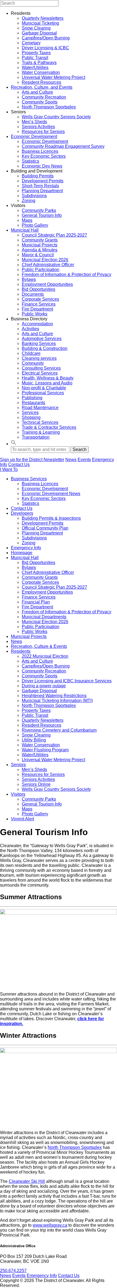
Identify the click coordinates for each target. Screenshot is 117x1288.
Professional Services (43, 392)
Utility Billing (34, 740)
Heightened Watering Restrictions (54, 695)
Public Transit (35, 57)
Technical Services (40, 422)
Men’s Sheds (34, 121)
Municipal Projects (39, 245)
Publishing (32, 397)
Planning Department (42, 190)
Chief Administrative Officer (48, 264)
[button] (13, 443)
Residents (20, 651)
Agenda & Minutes (39, 250)
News (70, 459)
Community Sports (39, 102)
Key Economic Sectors (44, 156)
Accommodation (37, 323)
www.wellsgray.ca (50, 1225)
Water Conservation (41, 72)
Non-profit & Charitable (44, 388)
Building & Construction (44, 348)
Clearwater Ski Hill (27, 1181)
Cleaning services (39, 358)
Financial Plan (36, 602)
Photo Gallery (35, 225)
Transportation (36, 437)
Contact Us (19, 464)
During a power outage (44, 685)
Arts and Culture (37, 92)
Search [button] (80, 449)
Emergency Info (26, 547)
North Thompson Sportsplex (49, 107)
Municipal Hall (25, 230)
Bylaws (29, 279)
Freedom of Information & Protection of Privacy (66, 274)
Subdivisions (34, 195)
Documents (33, 294)
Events (84, 459)
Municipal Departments (44, 616)
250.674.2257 (13, 1270)
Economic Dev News (42, 166)
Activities (30, 328)
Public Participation (40, 269)
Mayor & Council (38, 254)
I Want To (9, 469)
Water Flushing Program (45, 750)
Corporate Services (40, 299)
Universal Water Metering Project (53, 77)
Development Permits (42, 181)
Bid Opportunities (38, 289)
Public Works (34, 314)
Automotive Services (41, 338)
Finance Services (39, 304)
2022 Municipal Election (45, 656)
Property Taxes (36, 52)
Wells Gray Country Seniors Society (56, 116)
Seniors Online (36, 784)
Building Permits (38, 176)
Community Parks (39, 210)
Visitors (18, 794)
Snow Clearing (36, 28)
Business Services (29, 478)
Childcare (31, 353)
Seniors (18, 764)
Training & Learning (41, 432)
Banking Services (39, 343)
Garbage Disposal (39, 33)
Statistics (30, 161)
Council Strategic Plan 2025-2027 (54, 235)
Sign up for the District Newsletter (32, 459)
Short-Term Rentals (40, 185)
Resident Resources (41, 82)
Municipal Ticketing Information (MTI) (57, 700)
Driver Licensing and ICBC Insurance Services (67, 681)
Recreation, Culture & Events (39, 646)
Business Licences (40, 151)
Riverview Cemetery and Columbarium (59, 730)
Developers (22, 513)
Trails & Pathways (39, 62)
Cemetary (31, 43)
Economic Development (34, 136)
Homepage (21, 552)
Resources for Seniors (43, 131)
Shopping (31, 417)
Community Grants (40, 240)
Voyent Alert (22, 819)
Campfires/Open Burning (46, 38)
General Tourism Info (42, 215)
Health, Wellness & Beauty (47, 378)
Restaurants (33, 402)
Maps (27, 220)
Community (33, 363)
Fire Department (37, 309)
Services (30, 412)
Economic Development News (51, 493)
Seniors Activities (38, 126)
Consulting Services (41, 368)
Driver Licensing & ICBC (45, 47)
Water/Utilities (35, 67)
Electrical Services (40, 373)
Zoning (28, 200)
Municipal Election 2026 (45, 259)
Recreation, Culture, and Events (41, 87)
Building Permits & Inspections (51, 518)
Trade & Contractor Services (49, 427)
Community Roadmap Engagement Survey (63, 146)
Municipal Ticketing (40, 23)
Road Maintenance (40, 407)
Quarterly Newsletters (42, 18)
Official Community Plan (45, 528)
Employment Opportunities (47, 284)
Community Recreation (44, 97)
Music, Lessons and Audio (47, 383)
